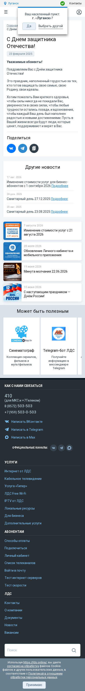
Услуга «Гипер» (16, 486)
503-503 (18, 406)
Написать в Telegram (27, 429)
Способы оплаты (17, 541)
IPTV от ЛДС (14, 501)
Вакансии (12, 632)
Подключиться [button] (16, 548)
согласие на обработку (23, 666)
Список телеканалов (20, 563)
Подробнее (59, 186)
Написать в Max (23, 437)
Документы (13, 618)
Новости (11, 625)
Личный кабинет (17, 555)
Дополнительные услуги (23, 523)
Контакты (75, 3)
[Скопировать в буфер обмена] (34, 148)
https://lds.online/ (35, 662)
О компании (13, 610)
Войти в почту (15, 570)
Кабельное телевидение (23, 479)
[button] (34, 685)
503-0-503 (20, 412)
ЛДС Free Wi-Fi (15, 493)
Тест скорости (15, 585)
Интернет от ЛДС (18, 471)
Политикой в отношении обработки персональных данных (36, 675)
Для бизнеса (14, 516)
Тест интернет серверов (23, 578)
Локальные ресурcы (20, 508)
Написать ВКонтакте (27, 421)
